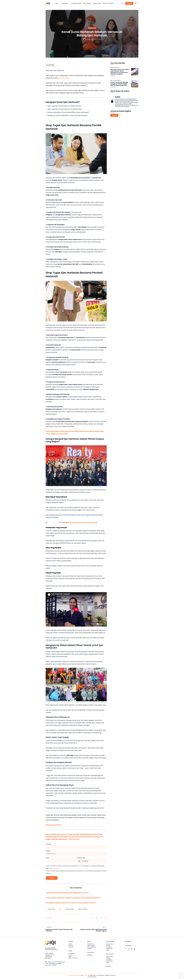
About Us (70, 941)
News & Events (90, 944)
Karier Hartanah (92, 28)
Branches (70, 945)
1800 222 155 (48, 958)
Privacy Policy (90, 952)
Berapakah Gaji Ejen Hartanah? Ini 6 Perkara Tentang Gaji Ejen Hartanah (71, 903)
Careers (70, 944)
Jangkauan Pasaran (115, 67)
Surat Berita (64, 3)
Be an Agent (128, 941)
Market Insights (91, 945)
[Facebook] (126, 949)
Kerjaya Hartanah (82, 909)
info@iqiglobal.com (49, 955)
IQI (60, 909)
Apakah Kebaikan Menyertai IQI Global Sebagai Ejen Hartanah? (68, 893)
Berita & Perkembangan (115, 80)
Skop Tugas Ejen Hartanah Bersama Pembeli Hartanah (65, 109)
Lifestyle (89, 948)
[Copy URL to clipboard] (105, 918)
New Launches (109, 954)
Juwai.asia (76, 975)
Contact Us (71, 947)
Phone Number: (81, 858)
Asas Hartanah (87, 3)
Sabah (107, 950)
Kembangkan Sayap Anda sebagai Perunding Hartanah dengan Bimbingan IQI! (73, 898)
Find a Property (110, 941)
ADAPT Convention (73, 958)
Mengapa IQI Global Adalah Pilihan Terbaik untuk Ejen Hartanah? (68, 115)
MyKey (70, 956)
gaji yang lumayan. (64, 78)
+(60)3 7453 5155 (49, 953)
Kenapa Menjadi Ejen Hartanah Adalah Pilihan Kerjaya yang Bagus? (68, 112)
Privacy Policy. (55, 868)
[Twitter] (132, 949)
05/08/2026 (112, 87)
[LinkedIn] (134, 949)
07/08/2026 (112, 75)
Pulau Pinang (109, 948)
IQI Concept (71, 953)
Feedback (89, 955)
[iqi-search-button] (122, 3)
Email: (47, 858)
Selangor (108, 945)
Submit (51, 878)
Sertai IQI (129, 3)
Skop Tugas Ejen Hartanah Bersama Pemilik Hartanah (64, 106)
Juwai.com (71, 975)
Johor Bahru (109, 947)
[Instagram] (129, 949)
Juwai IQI (85, 975)
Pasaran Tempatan (108, 3)
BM (136, 3)
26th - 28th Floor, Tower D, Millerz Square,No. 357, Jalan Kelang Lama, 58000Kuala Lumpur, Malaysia (55, 963)
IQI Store (70, 955)
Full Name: (48, 844)
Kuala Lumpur (109, 944)
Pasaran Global (96, 3)
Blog (56, 3)
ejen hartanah (51, 909)
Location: (48, 851)
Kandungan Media (76, 3)
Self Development (91, 947)
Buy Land (108, 966)
